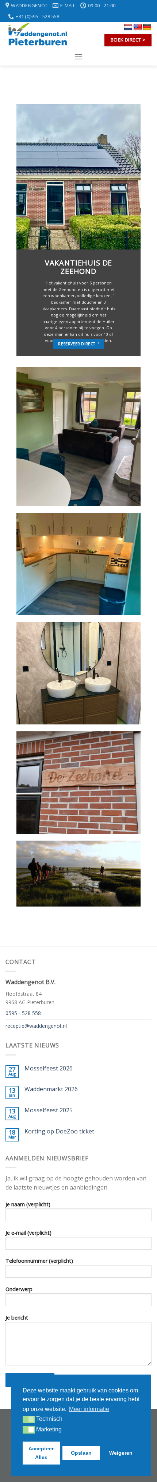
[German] (147, 27)
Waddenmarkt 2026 (51, 1089)
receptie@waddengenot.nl (36, 1025)
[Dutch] (128, 27)
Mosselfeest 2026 (48, 1068)
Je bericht (16, 1317)
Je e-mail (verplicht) (28, 1232)
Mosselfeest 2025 (48, 1110)
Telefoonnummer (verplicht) (39, 1260)
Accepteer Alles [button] (41, 1453)
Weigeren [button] (121, 1453)
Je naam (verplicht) (27, 1204)
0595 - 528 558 (23, 1013)
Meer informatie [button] (89, 1409)
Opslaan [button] (81, 1453)
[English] (137, 27)
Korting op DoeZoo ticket (59, 1131)
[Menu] (78, 57)
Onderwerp (18, 1289)
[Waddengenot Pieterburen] (41, 35)
